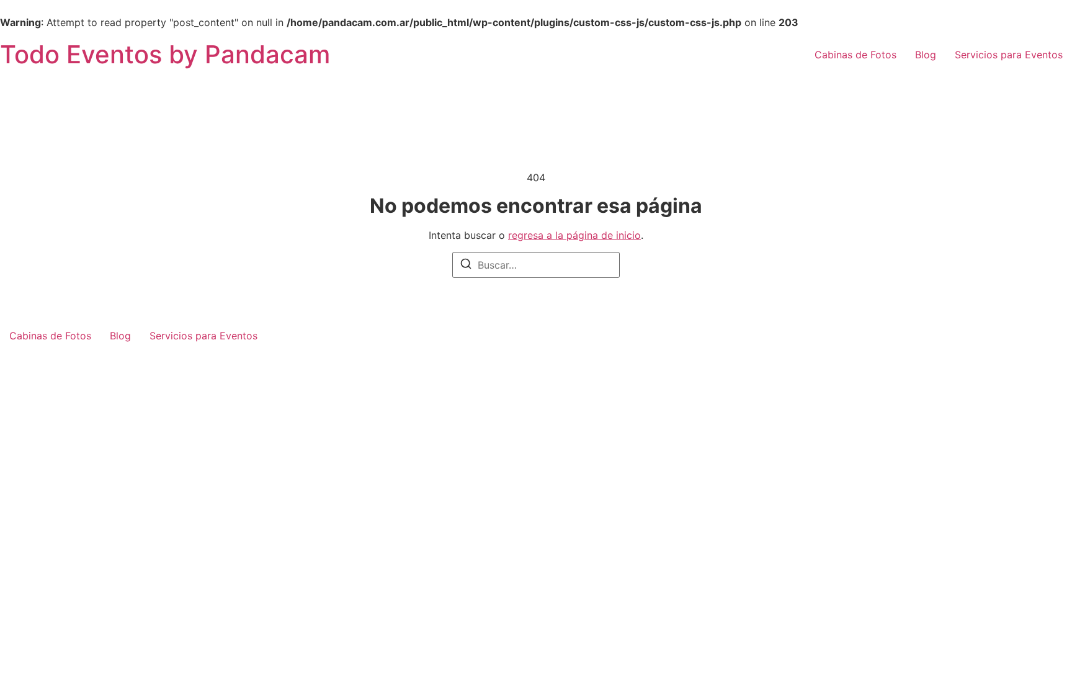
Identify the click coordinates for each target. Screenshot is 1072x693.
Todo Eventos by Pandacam (165, 54)
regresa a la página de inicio (574, 235)
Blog (925, 54)
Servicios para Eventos (1009, 54)
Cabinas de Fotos (855, 54)
